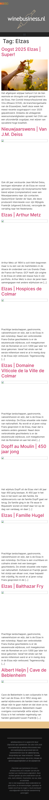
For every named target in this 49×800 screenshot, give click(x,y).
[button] (24, 34)
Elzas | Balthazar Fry (22, 586)
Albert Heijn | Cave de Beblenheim (23, 672)
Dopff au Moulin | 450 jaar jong (23, 449)
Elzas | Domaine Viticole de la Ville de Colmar (22, 371)
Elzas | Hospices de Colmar (21, 291)
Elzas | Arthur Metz (21, 214)
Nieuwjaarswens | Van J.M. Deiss (24, 131)
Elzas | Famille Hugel (22, 515)
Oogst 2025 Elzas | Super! (21, 52)
